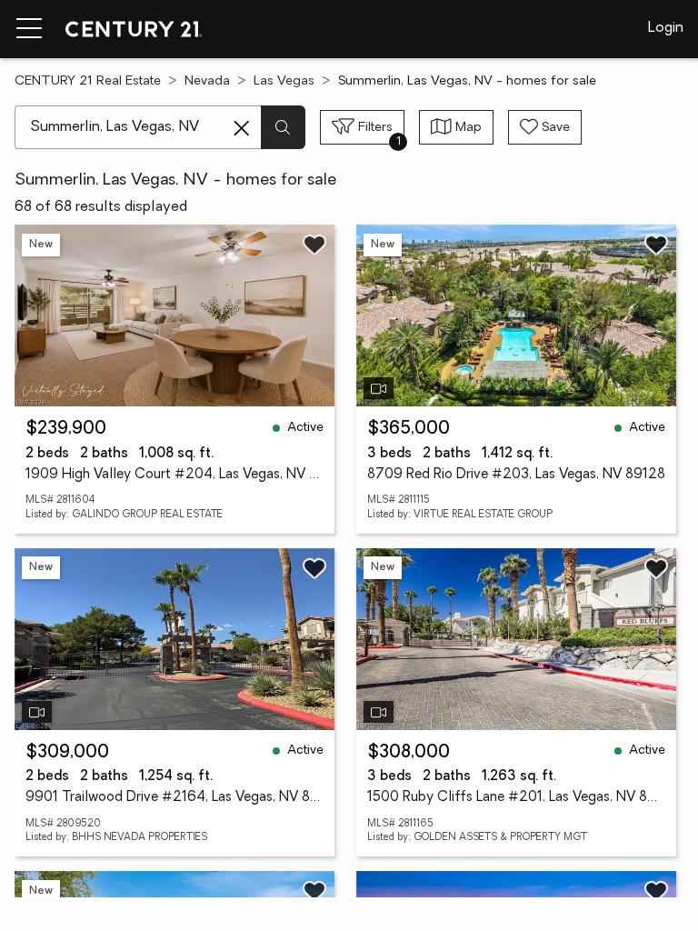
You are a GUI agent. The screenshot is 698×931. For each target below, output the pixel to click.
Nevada (207, 81)
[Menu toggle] (29, 29)
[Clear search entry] (241, 128)
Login (665, 28)
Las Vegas (284, 81)
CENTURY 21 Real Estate (88, 81)
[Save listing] (314, 244)
